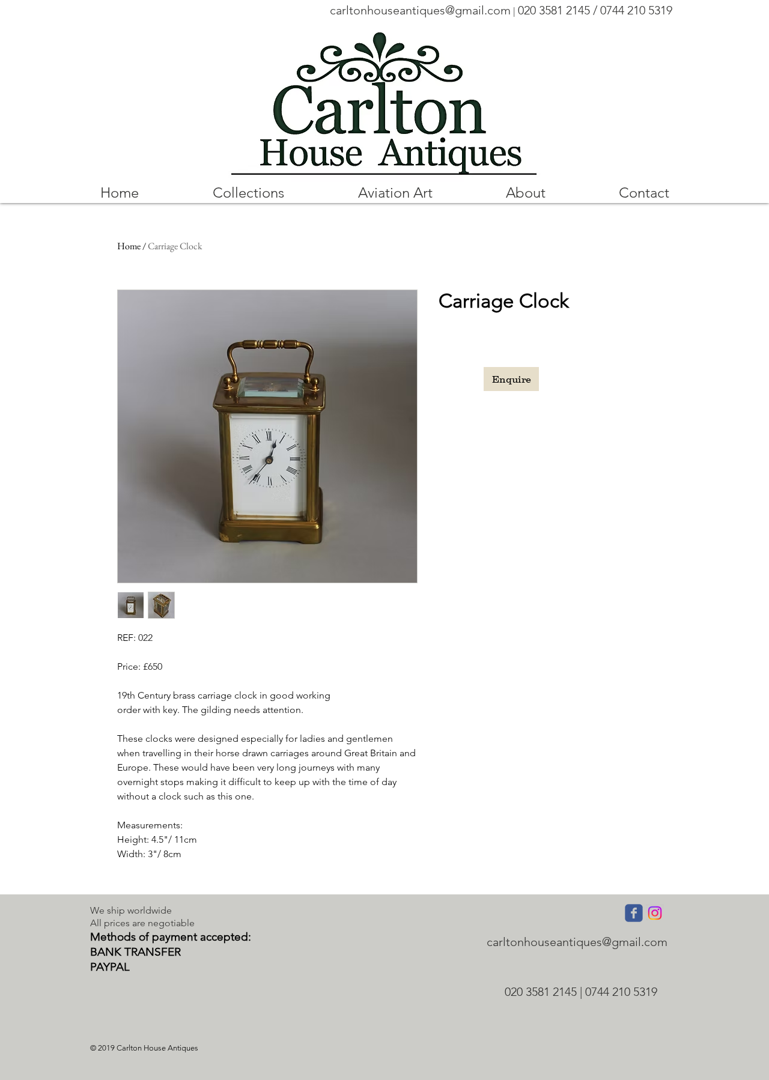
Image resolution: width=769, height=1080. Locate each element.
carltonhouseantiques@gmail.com (420, 10)
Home (129, 246)
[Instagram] (655, 913)
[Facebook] (634, 913)
